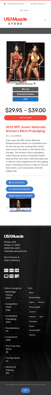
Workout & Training (11, 368)
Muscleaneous (12, 328)
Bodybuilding (34, 297)
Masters (32, 317)
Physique (33, 321)
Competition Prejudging (12, 317)
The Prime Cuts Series (13, 347)
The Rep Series (13, 358)
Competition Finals (12, 305)
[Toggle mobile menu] (45, 19)
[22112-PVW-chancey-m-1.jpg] (20, 208)
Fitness (41, 302)
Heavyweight (34, 307)
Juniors (32, 312)
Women (32, 335)
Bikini (31, 293)
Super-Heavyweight (34, 328)
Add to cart (25, 118)
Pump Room (11, 337)
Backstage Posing (11, 293)
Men (41, 317)
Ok (25, 390)
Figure (32, 302)
